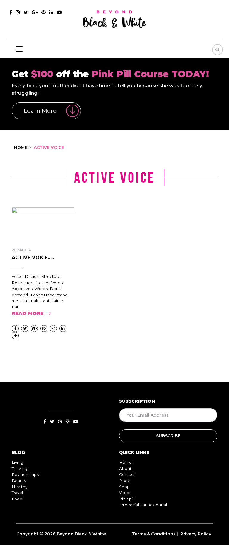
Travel (17, 492)
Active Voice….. (33, 257)
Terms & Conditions (154, 534)
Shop (124, 486)
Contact (127, 474)
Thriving (19, 468)
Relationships (25, 474)
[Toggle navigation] (19, 49)
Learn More (40, 111)
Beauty (19, 480)
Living (17, 462)
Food (17, 498)
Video (125, 492)
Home (125, 462)
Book (124, 480)
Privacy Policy (195, 534)
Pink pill (126, 498)
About (125, 468)
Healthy (19, 486)
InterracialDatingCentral (143, 504)
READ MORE (28, 313)
